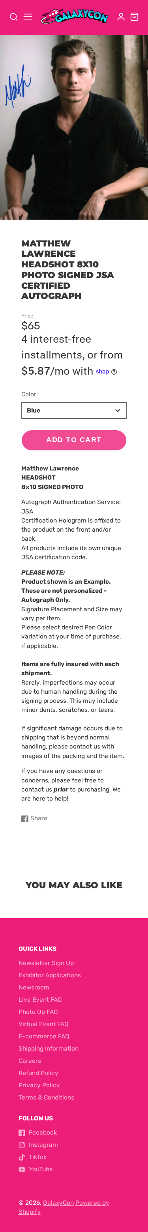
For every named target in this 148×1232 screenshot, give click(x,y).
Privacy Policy (39, 1085)
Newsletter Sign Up (46, 963)
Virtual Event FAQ (44, 1024)
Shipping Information (49, 1048)
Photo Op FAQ (38, 1011)
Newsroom (34, 987)
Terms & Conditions (46, 1097)
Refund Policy (38, 1073)
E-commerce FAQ (44, 1036)
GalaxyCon (58, 1202)
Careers (30, 1060)
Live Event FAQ (40, 999)
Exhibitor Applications (50, 975)
